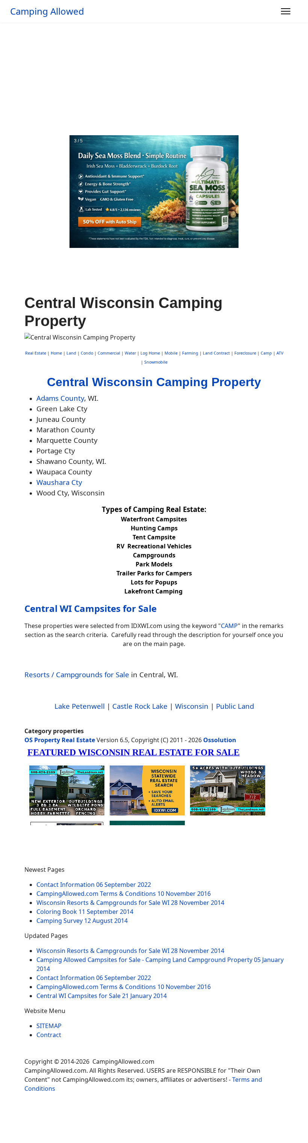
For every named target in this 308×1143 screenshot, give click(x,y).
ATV (279, 353)
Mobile (171, 353)
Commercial (109, 353)
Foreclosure (245, 353)
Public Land (235, 706)
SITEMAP (49, 1026)
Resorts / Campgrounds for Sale (76, 674)
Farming (190, 353)
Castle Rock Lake (140, 706)
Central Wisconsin (100, 382)
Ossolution (219, 740)
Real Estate (35, 353)
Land (71, 353)
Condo (86, 353)
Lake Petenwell (79, 706)
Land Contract (216, 353)
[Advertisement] (154, 78)
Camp (266, 353)
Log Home (150, 353)
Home (56, 353)
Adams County (60, 398)
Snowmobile (156, 362)
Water (130, 353)
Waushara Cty (59, 482)
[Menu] (285, 11)
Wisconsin (191, 706)
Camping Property (208, 382)
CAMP (229, 626)
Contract (48, 1035)
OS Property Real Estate (59, 740)
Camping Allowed (47, 11)
